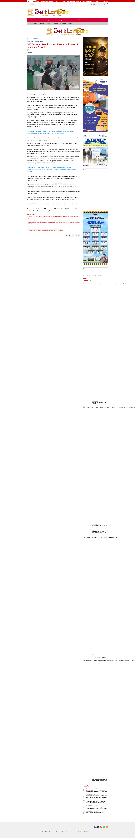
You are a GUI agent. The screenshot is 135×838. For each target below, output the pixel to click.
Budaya (56, 23)
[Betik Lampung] (48, 12)
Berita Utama (38, 20)
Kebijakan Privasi (88, 832)
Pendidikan (79, 20)
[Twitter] (98, 827)
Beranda (30, 20)
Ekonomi (71, 20)
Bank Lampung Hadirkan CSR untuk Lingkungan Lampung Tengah (44, 220)
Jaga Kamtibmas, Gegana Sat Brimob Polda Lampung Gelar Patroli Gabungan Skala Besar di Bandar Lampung (61, 1)
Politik (65, 20)
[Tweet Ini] (70, 235)
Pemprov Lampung (57, 20)
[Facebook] (95, 827)
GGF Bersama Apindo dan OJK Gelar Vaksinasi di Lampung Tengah (45, 230)
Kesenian (49, 23)
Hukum (86, 20)
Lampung (46, 20)
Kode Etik (44, 832)
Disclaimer (51, 832)
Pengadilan (42, 23)
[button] (104, 4)
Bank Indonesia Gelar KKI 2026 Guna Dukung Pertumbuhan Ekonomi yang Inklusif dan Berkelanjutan (95, 802)
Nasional (92, 20)
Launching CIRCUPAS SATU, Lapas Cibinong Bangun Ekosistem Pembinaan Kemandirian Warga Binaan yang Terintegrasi (96, 807)
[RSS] (107, 827)
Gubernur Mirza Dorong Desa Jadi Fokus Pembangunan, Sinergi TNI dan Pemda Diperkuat (99, 403)
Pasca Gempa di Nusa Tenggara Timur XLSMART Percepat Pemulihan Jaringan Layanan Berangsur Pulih (96, 813)
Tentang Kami (65, 832)
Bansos (70, 23)
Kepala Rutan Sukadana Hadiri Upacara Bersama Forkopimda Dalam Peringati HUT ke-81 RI (96, 796)
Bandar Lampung (32, 23)
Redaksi (58, 832)
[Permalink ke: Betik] (28, 50)
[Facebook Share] (66, 235)
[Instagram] (101, 827)
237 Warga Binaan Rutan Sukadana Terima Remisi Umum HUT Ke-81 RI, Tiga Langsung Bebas (96, 790)
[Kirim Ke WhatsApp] (79, 235)
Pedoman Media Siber (76, 832)
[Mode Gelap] (107, 4)
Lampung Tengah (38, 41)
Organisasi (63, 23)
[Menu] (28, 4)
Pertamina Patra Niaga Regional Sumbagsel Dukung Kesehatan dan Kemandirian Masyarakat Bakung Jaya (53, 217)
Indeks (32, 4)
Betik (31, 50)
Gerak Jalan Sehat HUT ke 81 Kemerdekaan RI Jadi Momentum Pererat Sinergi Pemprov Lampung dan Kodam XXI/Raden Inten (100, 526)
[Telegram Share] (76, 235)
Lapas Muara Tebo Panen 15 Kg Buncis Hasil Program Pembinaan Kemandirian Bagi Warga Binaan (52, 226)
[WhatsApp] (104, 827)
